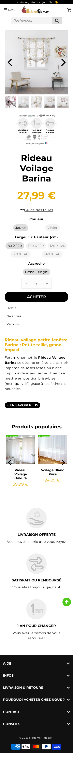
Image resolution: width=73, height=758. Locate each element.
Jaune (20, 228)
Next (63, 62)
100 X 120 (36, 246)
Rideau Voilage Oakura (20, 474)
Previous (9, 62)
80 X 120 (15, 246)
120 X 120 (57, 246)
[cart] (69, 9)
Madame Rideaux (40, 737)
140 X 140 (52, 254)
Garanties (14, 316)
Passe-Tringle (36, 272)
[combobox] (36, 20)
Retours (13, 324)
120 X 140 (20, 254)
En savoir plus (24, 405)
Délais (11, 308)
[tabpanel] (49, 102)
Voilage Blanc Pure (52, 472)
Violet (52, 228)
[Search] (57, 20)
